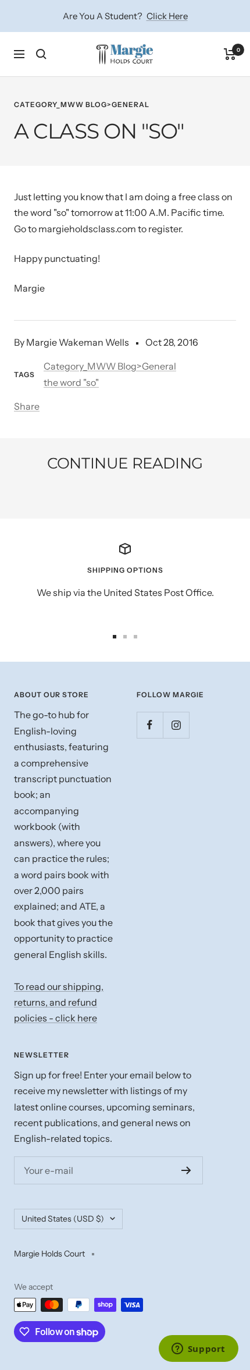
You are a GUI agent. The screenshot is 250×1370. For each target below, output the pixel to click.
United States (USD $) (63, 1218)
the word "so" (71, 382)
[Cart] (230, 54)
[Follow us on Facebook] (150, 725)
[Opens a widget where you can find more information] (198, 1349)
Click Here (167, 16)
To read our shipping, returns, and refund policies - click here (58, 1002)
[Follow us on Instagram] (176, 725)
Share (27, 406)
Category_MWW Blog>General (81, 104)
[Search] (41, 54)
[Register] (186, 1170)
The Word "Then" (68, 495)
